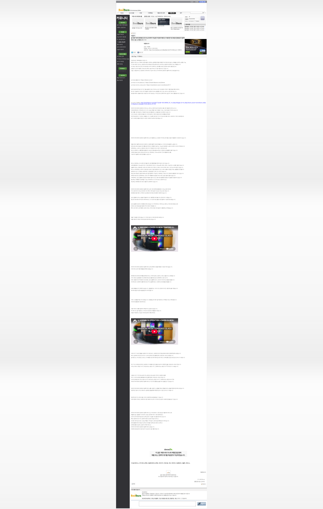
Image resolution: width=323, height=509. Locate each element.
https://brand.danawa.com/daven (155, 82)
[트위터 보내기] (133, 52)
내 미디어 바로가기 (121, 71)
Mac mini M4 (161, 26)
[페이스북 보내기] (140, 52)
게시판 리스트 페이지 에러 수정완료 (151, 28)
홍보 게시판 (120, 80)
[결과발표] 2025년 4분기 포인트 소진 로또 (194, 30)
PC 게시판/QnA (121, 39)
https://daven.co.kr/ (146, 80)
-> (121, 42)
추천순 (152, 16)
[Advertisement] (171, 7)
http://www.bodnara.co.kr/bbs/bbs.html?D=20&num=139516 (165, 50)
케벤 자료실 (120, 64)
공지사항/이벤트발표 (122, 25)
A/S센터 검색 (120, 56)
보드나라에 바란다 (121, 47)
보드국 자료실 (120, 61)
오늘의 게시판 (120, 34)
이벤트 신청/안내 (121, 27)
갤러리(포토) (167, 16)
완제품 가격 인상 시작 (137, 28)
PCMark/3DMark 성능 (123, 59)
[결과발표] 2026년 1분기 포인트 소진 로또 (194, 28)
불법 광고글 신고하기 (199, 481)
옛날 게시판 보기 (121, 78)
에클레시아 (203, 472)
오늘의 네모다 (120, 49)
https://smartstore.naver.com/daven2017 (158, 85)
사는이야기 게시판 (121, 37)
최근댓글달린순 (159, 16)
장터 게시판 (120, 44)
